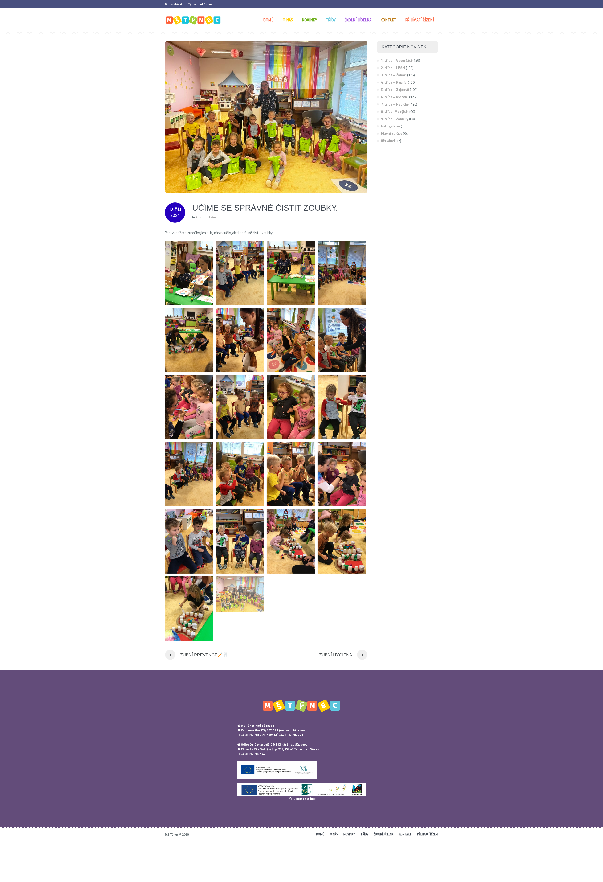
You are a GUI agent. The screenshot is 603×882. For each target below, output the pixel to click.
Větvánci (388, 141)
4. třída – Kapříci (394, 82)
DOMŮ (320, 834)
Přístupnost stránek (301, 798)
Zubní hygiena (335, 654)
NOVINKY (349, 834)
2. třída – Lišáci (393, 67)
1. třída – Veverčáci (396, 60)
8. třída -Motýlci (394, 111)
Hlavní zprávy (391, 133)
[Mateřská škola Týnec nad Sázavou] (301, 705)
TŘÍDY (364, 834)
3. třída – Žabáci (394, 75)
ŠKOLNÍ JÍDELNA (383, 834)
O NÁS (334, 834)
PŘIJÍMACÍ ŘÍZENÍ (427, 834)
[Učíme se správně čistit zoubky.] (266, 116)
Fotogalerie (390, 126)
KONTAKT (405, 834)
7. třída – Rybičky (395, 104)
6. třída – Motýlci (394, 97)
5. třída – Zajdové (395, 89)
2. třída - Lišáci (207, 217)
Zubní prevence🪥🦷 (204, 654)
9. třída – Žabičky (394, 119)
